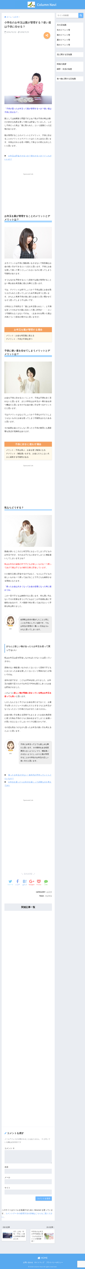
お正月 (49, 892)
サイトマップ (39, 1262)
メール (7, 1177)
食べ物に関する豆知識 (66, 79)
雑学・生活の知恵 (64, 69)
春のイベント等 (63, 35)
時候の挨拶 (61, 64)
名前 (6, 1167)
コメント (9, 1148)
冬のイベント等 (63, 30)
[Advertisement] (28, 54)
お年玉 (49, 896)
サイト (7, 1188)
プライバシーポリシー (54, 1262)
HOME (44, 1257)
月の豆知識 (61, 25)
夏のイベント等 (63, 40)
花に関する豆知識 (64, 54)
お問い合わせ (28, 1262)
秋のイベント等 (63, 45)
